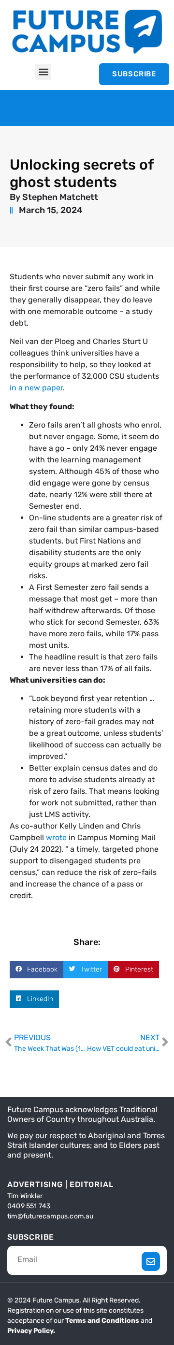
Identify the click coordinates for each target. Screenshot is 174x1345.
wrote (56, 837)
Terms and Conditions (102, 1320)
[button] (43, 72)
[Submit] (151, 1261)
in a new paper (36, 387)
